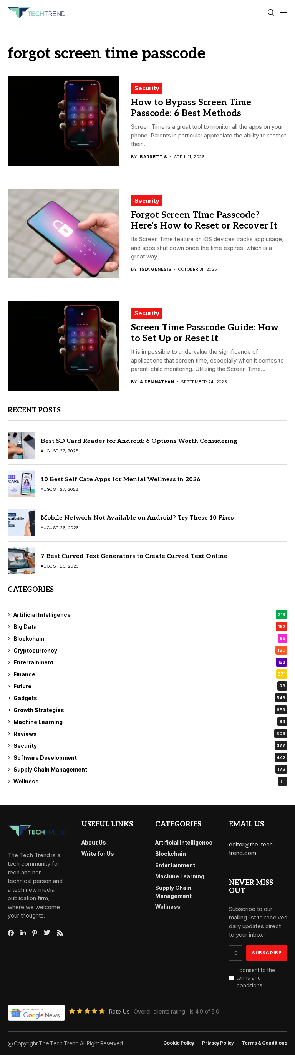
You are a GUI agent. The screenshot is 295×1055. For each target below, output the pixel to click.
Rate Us (119, 1011)
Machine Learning (149, 722)
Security (146, 88)
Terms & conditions (264, 1043)
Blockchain (149, 638)
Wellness (149, 781)
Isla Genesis (155, 269)
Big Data (149, 626)
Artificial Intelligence (149, 614)
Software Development (149, 757)
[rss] (60, 933)
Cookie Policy (178, 1043)
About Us (93, 842)
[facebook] (11, 933)
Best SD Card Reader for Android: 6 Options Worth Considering (139, 441)
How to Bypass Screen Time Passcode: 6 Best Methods (191, 108)
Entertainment (149, 662)
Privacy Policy (218, 1043)
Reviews (149, 733)
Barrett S (153, 156)
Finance (149, 674)
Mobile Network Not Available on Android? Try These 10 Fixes (137, 518)
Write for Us (97, 853)
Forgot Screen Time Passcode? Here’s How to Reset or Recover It (204, 220)
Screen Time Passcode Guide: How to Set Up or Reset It (204, 333)
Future (149, 686)
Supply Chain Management (149, 769)
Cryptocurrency (149, 650)
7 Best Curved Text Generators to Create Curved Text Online (134, 556)
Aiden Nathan (157, 381)
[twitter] (47, 933)
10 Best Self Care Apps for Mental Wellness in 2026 (121, 479)
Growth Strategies (149, 710)
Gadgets (149, 698)
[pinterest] (34, 933)
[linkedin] (23, 933)
